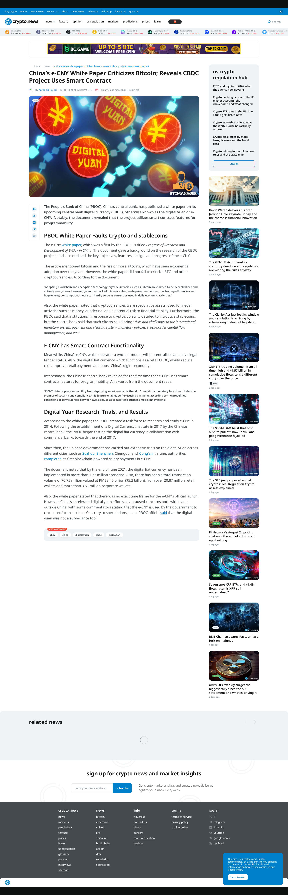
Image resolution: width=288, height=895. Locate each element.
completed (53, 458)
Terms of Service (182, 817)
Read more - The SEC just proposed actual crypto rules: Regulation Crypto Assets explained (234, 461)
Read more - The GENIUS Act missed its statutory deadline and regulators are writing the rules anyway (234, 243)
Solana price (132, 32)
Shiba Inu (102, 838)
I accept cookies (237, 877)
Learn (157, 21)
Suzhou (88, 453)
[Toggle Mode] (281, 11)
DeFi (98, 854)
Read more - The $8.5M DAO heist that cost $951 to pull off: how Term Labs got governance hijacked (234, 409)
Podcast (63, 859)
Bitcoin (100, 817)
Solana (100, 827)
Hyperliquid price (158, 32)
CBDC (52, 534)
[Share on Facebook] (34, 209)
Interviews (64, 865)
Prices (146, 21)
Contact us (52, 11)
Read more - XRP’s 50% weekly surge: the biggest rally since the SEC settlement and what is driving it (234, 666)
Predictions (130, 21)
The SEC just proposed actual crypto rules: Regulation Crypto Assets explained (231, 484)
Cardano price (187, 32)
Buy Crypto (11, 11)
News (49, 21)
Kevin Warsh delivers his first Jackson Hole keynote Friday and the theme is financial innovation (233, 214)
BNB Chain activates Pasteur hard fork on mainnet (233, 638)
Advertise (93, 11)
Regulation (114, 534)
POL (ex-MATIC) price (244, 32)
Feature (63, 21)
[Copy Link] (34, 235)
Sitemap (63, 870)
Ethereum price (48, 32)
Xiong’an (146, 453)
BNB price (104, 32)
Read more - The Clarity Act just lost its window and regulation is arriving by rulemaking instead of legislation (234, 295)
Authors (139, 843)
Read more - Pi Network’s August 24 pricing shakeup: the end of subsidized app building (234, 513)
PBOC (99, 534)
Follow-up (106, 11)
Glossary (133, 11)
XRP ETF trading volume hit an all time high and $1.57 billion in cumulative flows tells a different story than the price (233, 372)
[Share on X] (34, 215)
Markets (113, 21)
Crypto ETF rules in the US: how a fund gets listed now (233, 113)
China (65, 534)
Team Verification (144, 838)
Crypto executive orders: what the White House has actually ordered (232, 126)
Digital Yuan (82, 534)
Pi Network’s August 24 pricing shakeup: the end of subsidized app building (231, 536)
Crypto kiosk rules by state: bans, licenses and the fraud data (231, 140)
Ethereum (102, 822)
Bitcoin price (18, 32)
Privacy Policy (180, 822)
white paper (71, 244)
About (65, 11)
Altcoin (100, 849)
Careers (138, 833)
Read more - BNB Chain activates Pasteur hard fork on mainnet (234, 617)
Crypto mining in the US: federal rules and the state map (233, 153)
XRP (213, 384)
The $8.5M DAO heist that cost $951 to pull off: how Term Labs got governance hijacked (231, 432)
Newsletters (78, 11)
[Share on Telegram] (34, 229)
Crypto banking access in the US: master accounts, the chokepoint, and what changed (234, 100)
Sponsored (103, 865)
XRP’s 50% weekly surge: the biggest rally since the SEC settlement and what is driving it (232, 689)
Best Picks (120, 11)
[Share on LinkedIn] (34, 222)
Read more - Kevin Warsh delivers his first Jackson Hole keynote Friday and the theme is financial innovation (234, 191)
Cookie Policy (180, 827)
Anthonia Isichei (48, 89)
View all (234, 163)
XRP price (76, 32)
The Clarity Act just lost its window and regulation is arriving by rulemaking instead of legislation (234, 318)
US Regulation (95, 21)
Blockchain (103, 843)
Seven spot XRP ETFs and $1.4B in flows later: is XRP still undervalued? (233, 588)
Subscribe (122, 788)
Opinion (77, 21)
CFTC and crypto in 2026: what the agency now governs (232, 87)
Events (23, 11)
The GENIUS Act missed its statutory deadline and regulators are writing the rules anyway (233, 266)
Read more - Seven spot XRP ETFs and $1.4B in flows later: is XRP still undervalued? (234, 565)
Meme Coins (37, 11)
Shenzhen (104, 453)
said (163, 512)
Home (37, 66)
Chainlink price (216, 32)
